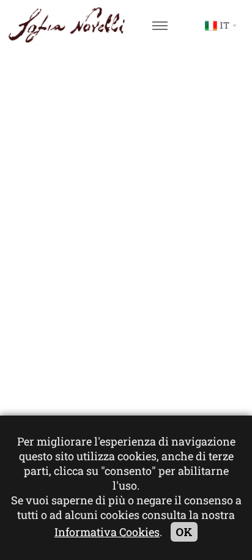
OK (184, 532)
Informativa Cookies (107, 532)
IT (224, 25)
